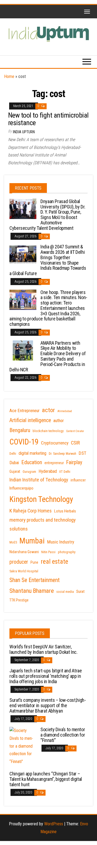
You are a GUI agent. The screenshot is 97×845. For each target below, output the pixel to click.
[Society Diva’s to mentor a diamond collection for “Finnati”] (22, 745)
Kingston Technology (41, 499)
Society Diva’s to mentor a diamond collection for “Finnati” (62, 735)
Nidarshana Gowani (24, 552)
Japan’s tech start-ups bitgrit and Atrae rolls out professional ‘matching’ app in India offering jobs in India (45, 676)
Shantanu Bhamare (31, 590)
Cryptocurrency (54, 443)
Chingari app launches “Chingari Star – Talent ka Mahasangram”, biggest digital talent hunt (45, 779)
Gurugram (29, 472)
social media (65, 592)
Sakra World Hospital (23, 571)
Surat (80, 591)
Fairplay (74, 462)
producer (18, 562)
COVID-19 (24, 441)
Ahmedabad (64, 411)
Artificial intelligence (30, 420)
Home (9, 76)
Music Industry (60, 542)
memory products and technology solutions (42, 524)
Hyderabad (48, 471)
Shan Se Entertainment (34, 580)
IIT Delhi (64, 472)
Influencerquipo (21, 488)
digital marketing (32, 453)
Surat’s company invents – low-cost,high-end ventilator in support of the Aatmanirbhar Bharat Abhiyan (47, 705)
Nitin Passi (48, 552)
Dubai (14, 462)
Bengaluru (19, 430)
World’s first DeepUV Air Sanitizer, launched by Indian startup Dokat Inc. (43, 649)
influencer (78, 480)
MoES (13, 542)
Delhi (12, 454)
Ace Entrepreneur (24, 410)
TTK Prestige (19, 600)
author (58, 420)
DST (82, 453)
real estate (54, 561)
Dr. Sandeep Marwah (62, 454)
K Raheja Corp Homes (30, 511)
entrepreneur (54, 463)
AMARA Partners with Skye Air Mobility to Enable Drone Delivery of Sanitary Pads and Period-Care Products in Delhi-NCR (47, 356)
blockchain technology (48, 431)
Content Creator (75, 431)
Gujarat (14, 471)
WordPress (53, 823)
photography (66, 552)
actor (48, 410)
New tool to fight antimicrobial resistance (48, 119)
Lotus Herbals (65, 511)
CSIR (75, 443)
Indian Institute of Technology (38, 480)
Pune (34, 562)
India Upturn (24, 132)
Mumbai (32, 540)
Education (31, 462)
